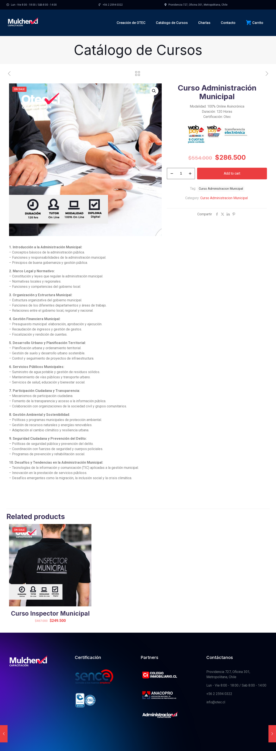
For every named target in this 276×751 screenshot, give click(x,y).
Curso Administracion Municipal (224, 198)
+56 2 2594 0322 (219, 694)
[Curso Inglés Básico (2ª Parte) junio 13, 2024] (4, 733)
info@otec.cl (215, 702)
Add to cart (232, 173)
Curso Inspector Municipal (50, 613)
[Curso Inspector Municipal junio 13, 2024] (272, 733)
